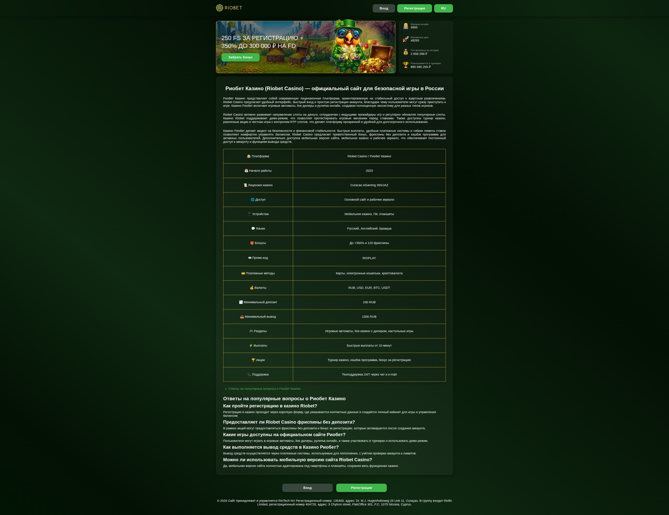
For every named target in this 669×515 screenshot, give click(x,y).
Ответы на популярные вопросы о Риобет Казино (264, 388)
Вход (384, 8)
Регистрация (414, 8)
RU (443, 8)
